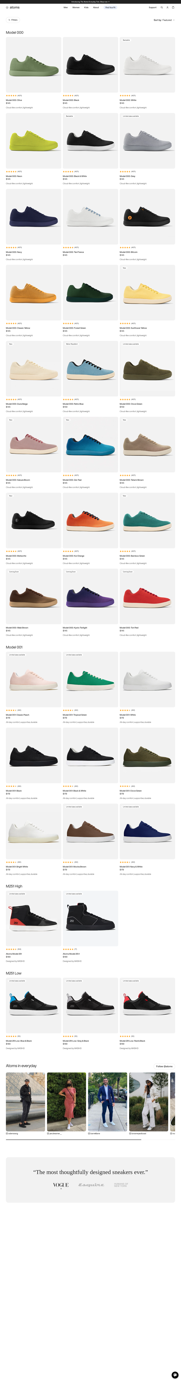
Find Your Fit (110, 7)
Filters (14, 19)
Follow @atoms (164, 1066)
